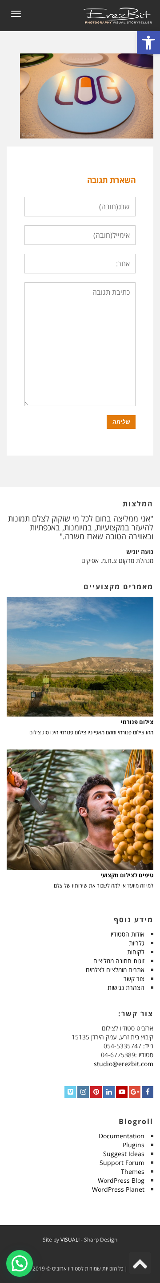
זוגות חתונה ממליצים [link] (118, 961)
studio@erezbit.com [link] (123, 1063)
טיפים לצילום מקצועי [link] (126, 875)
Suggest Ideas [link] (123, 1153)
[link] (148, 42)
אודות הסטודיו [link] (127, 934)
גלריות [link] (136, 943)
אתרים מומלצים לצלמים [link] (115, 969)
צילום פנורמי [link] (137, 722)
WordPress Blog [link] (121, 1180)
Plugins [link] (133, 1144)
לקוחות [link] (135, 952)
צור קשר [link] (134, 978)
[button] (19, 1263)
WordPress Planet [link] (118, 1189)
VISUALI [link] (70, 1239)
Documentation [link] (121, 1136)
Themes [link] (132, 1171)
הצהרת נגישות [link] (126, 987)
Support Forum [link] (122, 1162)
